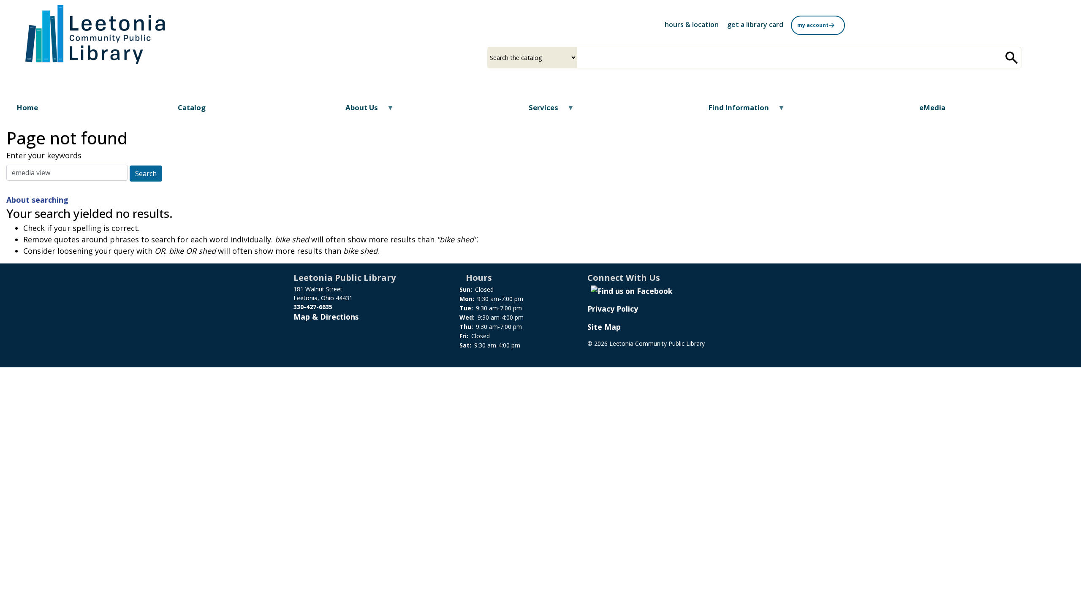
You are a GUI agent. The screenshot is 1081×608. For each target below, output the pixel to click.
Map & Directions (326, 317)
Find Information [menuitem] (733, 110)
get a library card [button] (755, 24)
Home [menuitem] (27, 107)
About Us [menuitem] (356, 110)
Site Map (604, 327)
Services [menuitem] (538, 110)
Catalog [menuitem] (192, 107)
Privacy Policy (612, 309)
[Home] (95, 34)
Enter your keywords (43, 155)
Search (146, 173)
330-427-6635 (312, 307)
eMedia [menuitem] (932, 107)
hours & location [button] (692, 24)
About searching (37, 200)
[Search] (1011, 57)
